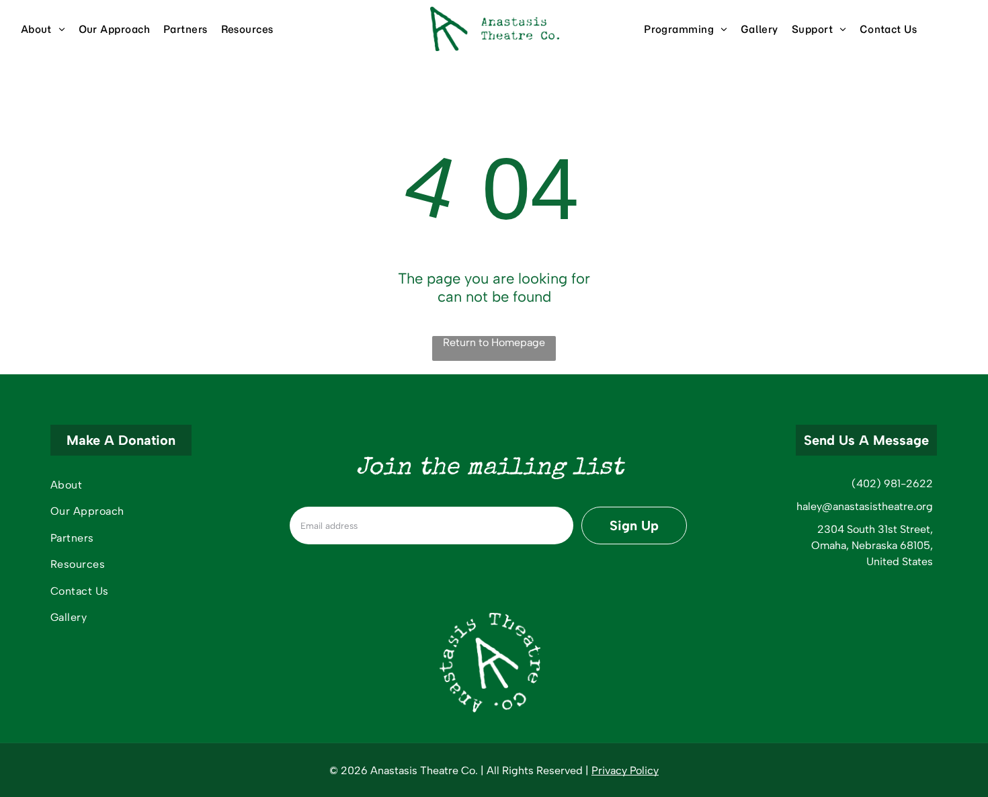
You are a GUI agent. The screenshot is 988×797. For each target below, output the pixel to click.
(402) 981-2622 (892, 483)
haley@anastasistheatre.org (864, 506)
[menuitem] (50, 29)
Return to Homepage (494, 342)
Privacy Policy (625, 770)
